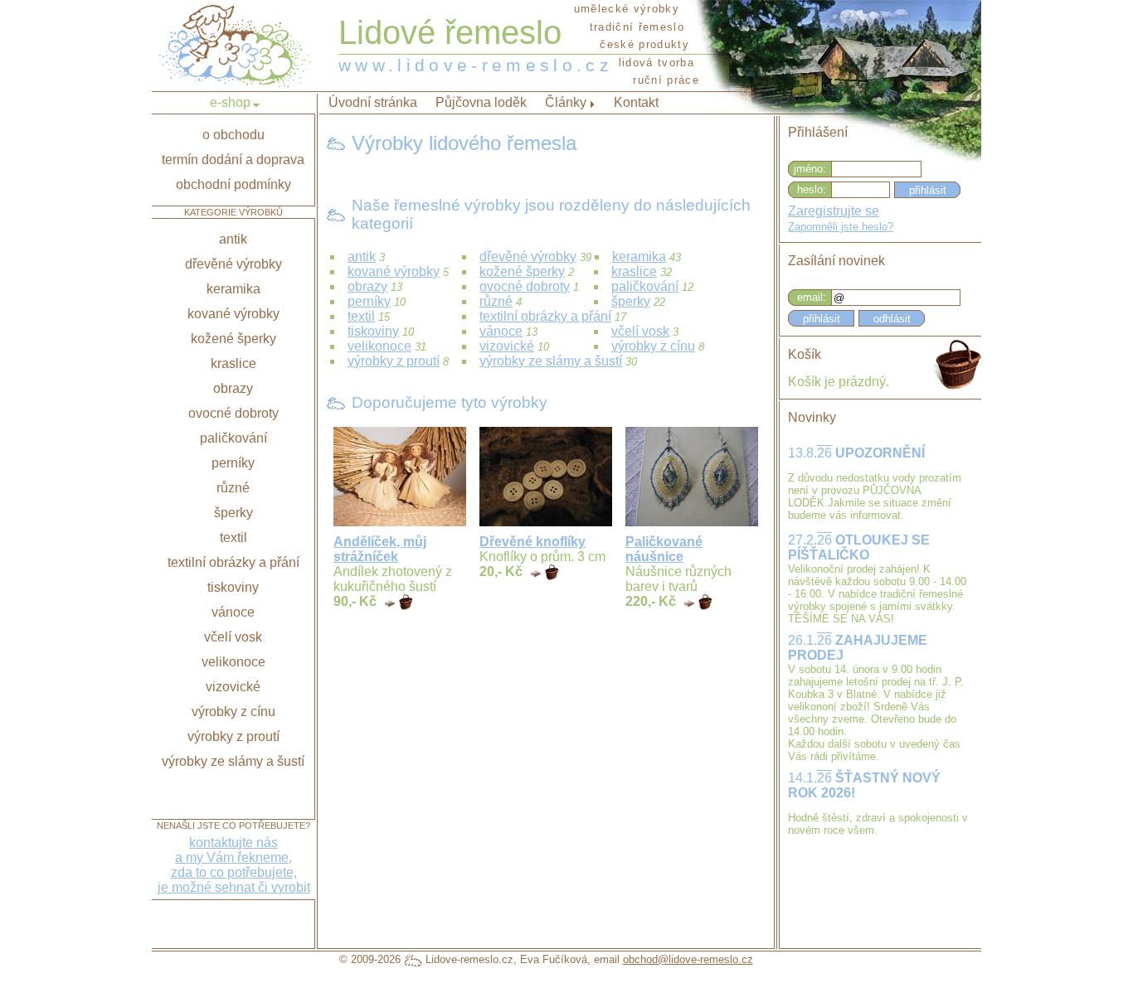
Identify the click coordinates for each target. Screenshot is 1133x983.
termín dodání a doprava (233, 160)
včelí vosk (640, 331)
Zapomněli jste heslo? (840, 226)
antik (362, 256)
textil (361, 316)
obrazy (367, 286)
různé (496, 301)
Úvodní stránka (372, 102)
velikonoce (379, 346)
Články (565, 102)
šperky (630, 301)
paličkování (644, 286)
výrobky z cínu (653, 346)
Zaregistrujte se (833, 211)
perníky (369, 301)
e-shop (230, 102)
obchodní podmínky (233, 184)
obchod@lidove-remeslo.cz (688, 959)
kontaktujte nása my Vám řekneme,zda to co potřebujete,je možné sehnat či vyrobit (234, 864)
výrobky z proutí (394, 361)
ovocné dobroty (524, 286)
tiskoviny (373, 331)
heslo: (811, 189)
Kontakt (636, 102)
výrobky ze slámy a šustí (550, 361)
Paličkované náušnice (664, 549)
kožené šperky (522, 271)
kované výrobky (394, 271)
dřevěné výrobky (527, 256)
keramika (639, 256)
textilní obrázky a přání (545, 316)
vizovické (506, 346)
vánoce (501, 331)
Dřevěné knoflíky (532, 542)
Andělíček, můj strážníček (379, 549)
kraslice (634, 271)
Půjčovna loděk (481, 102)
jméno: (810, 168)
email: (811, 297)
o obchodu (233, 135)
